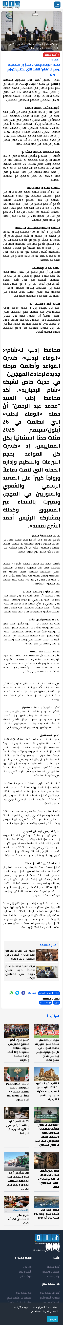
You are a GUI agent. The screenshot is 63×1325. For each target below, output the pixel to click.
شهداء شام (25, 1272)
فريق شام (26, 1276)
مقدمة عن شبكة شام (19, 1298)
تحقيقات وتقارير (51, 1272)
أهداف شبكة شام (50, 1293)
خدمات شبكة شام (50, 1298)
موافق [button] (53, 1319)
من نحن (27, 1267)
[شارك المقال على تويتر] (17, 993)
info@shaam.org (50, 1250)
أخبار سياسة (53, 1267)
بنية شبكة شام (24, 1293)
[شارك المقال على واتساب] (11, 993)
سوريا (56, 1002)
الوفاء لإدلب (45, 1002)
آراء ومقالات (53, 1276)
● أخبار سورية (51, 55)
